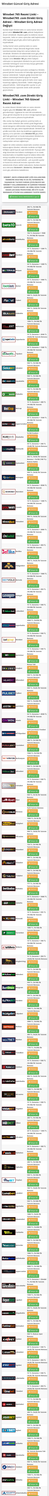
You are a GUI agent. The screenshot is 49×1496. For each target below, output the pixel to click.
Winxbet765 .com (20, 32)
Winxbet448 (37, 167)
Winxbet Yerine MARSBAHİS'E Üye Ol (25, 197)
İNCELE (33, 213)
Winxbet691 (18, 167)
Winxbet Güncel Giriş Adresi (20, 4)
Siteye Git (34, 216)
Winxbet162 (28, 167)
